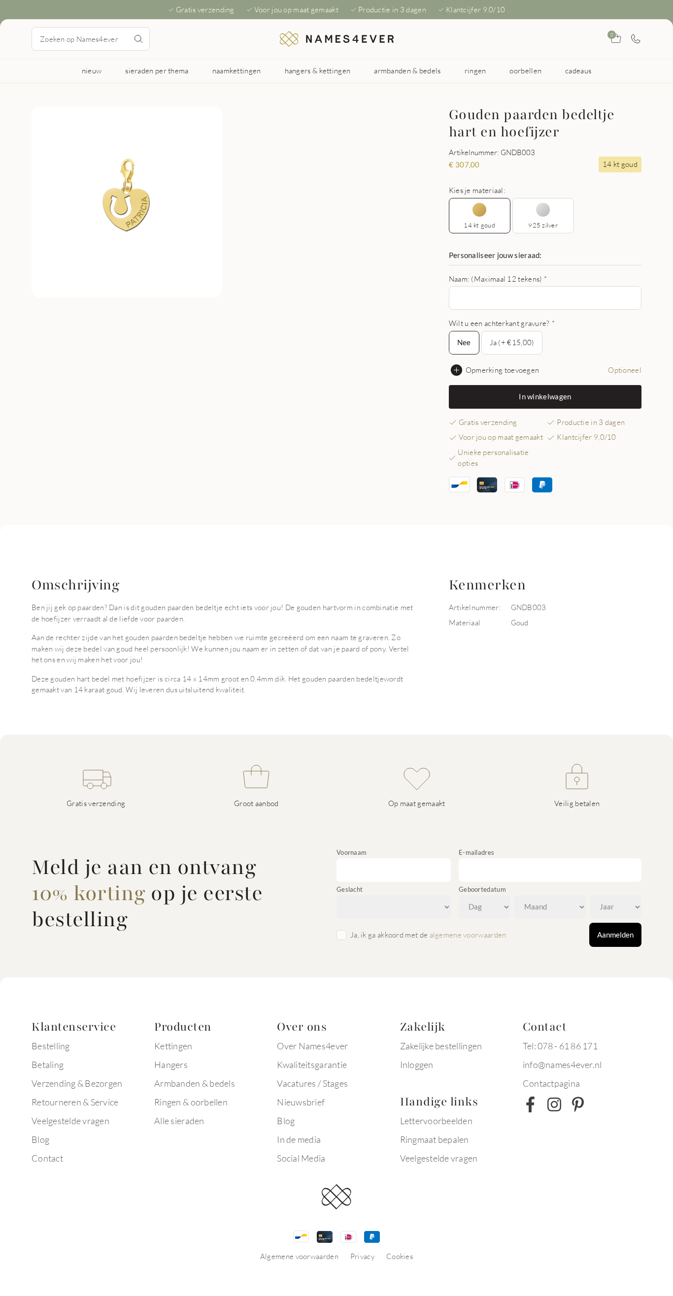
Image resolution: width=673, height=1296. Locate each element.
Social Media (301, 1158)
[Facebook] (530, 1104)
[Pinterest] (578, 1104)
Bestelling (51, 1045)
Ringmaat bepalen (434, 1139)
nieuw (92, 70)
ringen (475, 70)
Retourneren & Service (75, 1102)
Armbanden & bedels (194, 1083)
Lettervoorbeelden (436, 1120)
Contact (47, 1158)
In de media (299, 1139)
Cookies (399, 1256)
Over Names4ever (312, 1045)
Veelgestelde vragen (70, 1120)
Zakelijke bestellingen (441, 1045)
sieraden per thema (156, 70)
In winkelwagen (545, 396)
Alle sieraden (179, 1120)
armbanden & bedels (407, 70)
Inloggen (417, 1064)
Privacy (362, 1256)
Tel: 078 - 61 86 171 (560, 1045)
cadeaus (578, 70)
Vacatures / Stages (312, 1083)
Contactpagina (551, 1083)
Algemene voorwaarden (299, 1256)
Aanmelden (615, 934)
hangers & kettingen (318, 70)
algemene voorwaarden (468, 934)
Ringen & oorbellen (191, 1102)
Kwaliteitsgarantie (312, 1064)
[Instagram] (554, 1104)
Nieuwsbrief (301, 1102)
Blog (40, 1139)
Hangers (171, 1064)
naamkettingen (236, 70)
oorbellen (525, 70)
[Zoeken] (138, 39)
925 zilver (543, 225)
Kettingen (173, 1045)
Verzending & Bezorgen (77, 1083)
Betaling (48, 1064)
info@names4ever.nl (562, 1064)
